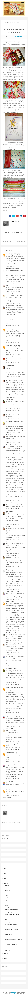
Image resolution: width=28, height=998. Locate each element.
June (6, 900)
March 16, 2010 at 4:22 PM (12, 787)
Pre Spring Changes (9, 912)
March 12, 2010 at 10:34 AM (13, 325)
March (6, 907)
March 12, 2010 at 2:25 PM (12, 524)
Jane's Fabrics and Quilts (12, 421)
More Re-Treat (7, 941)
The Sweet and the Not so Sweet (11, 909)
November (7, 887)
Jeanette (8, 399)
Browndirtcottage (11, 764)
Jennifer (8, 294)
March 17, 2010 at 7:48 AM (12, 795)
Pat (7, 379)
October (6, 890)
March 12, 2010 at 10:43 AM (13, 363)
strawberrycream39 (11, 268)
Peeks (6, 919)
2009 (5, 953)
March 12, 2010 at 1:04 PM (12, 500)
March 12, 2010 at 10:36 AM (13, 343)
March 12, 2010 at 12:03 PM (13, 419)
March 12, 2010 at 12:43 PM (13, 432)
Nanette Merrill (15, 221)
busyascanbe (9, 752)
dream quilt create (11, 345)
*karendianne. (10, 445)
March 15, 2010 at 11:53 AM (13, 779)
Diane (7, 503)
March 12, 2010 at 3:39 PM (12, 566)
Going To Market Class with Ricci (11, 944)
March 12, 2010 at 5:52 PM (12, 630)
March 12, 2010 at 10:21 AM (13, 281)
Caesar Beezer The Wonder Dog (14, 687)
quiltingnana (9, 555)
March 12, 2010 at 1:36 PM (12, 509)
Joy (6, 526)
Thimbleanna (9, 633)
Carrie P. (8, 781)
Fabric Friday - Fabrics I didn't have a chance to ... (15, 939)
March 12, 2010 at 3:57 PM (12, 589)
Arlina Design (13, 993)
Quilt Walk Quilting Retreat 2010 (11, 926)
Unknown (8, 601)
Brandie (8, 357)
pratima (8, 728)
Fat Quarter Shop (10, 174)
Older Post (20, 241)
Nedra (7, 511)
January (6, 950)
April (6, 905)
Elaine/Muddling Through (13, 643)
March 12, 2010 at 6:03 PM (12, 652)
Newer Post (8, 241)
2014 (5, 873)
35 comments (18, 36)
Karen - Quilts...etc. (11, 591)
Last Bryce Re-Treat (8, 936)
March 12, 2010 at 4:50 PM (12, 599)
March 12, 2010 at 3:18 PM (12, 553)
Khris (7, 542)
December (7, 885)
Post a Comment (7, 797)
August (6, 895)
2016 (5, 868)
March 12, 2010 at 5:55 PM (12, 640)
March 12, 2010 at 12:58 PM (13, 442)
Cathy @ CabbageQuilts (12, 744)
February (6, 947)
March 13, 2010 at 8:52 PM (12, 750)
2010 (5, 883)
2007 (5, 958)
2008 (5, 956)
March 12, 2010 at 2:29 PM (12, 539)
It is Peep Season (8, 934)
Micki (7, 435)
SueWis (8, 413)
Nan (13, 67)
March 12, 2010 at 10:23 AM (13, 303)
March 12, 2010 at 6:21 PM (12, 666)
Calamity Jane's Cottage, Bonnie (14, 284)
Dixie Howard (9, 668)
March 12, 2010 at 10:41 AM (13, 354)
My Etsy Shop (5, 838)
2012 (5, 878)
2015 (5, 871)
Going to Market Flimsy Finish (11, 924)
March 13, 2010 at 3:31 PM (12, 741)
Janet (7, 715)
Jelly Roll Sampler (8, 917)
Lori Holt (8, 654)
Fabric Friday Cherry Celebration (11, 929)
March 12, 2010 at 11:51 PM (13, 726)
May (5, 902)
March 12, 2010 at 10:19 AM (13, 266)
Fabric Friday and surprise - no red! (12, 914)
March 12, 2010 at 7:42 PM (12, 712)
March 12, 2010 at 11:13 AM (13, 410)
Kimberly (8, 365)
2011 (5, 881)
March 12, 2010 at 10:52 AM (13, 376)
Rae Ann (8, 328)
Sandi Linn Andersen (11, 253)
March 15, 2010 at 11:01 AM (13, 761)
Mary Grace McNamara (12, 305)
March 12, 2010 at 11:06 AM (13, 397)
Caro (7, 789)
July (5, 897)
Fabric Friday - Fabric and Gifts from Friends (14, 922)
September (7, 892)
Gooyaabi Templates (14, 995)
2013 (5, 876)
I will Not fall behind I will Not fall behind (13, 931)
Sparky (8, 569)
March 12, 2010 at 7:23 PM (12, 685)
